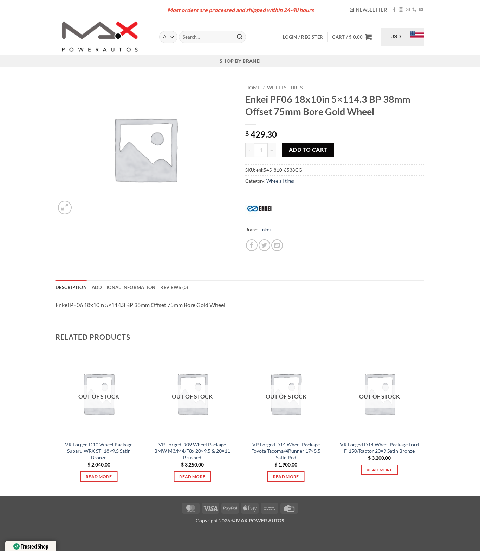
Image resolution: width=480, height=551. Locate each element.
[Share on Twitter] (264, 245)
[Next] (422, 422)
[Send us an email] (408, 9)
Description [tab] (71, 287)
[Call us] (414, 9)
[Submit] (240, 37)
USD (395, 36)
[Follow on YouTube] (421, 9)
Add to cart (308, 149)
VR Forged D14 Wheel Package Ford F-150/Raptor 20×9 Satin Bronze (379, 448)
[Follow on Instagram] (401, 9)
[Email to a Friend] (277, 245)
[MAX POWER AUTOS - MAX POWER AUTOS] (102, 37)
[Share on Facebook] (252, 245)
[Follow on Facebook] (394, 9)
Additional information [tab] (124, 287)
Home (252, 87)
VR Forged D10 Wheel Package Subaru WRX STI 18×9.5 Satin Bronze (98, 451)
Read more (99, 476)
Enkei (265, 229)
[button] (368, 9)
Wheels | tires (285, 87)
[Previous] (56, 422)
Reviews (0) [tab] (174, 287)
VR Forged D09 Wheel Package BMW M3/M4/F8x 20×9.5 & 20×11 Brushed (192, 451)
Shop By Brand (240, 61)
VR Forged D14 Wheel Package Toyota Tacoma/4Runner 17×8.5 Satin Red (286, 451)
